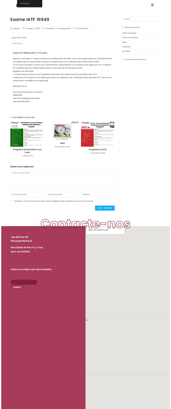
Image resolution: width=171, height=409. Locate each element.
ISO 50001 (126, 51)
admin (17, 28)
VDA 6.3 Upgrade (129, 33)
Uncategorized (63, 28)
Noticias (50, 28)
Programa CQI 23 (98, 149)
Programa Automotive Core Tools (27, 151)
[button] (152, 5)
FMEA (124, 42)
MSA (62, 143)
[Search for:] (141, 19)
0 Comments (82, 28)
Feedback (126, 47)
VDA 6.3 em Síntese (130, 37)
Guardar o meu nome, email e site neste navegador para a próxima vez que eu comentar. (54, 201)
